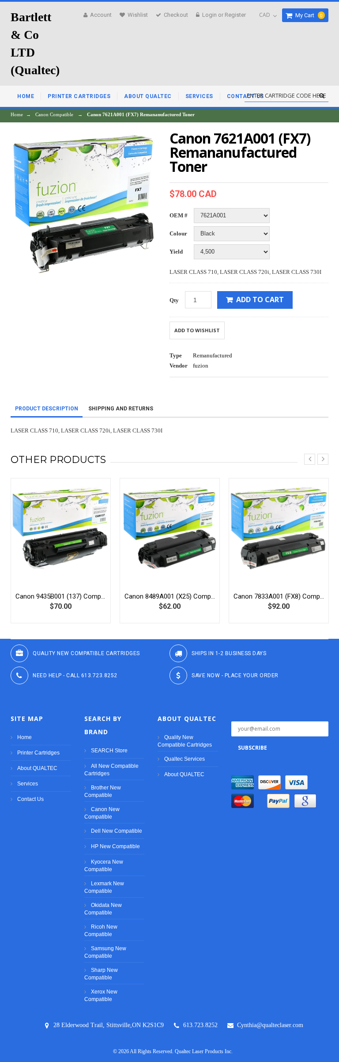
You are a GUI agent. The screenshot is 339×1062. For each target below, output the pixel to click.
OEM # (179, 215)
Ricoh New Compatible (100, 930)
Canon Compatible (54, 114)
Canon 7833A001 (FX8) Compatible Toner (279, 596)
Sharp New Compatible (101, 974)
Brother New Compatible (102, 791)
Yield (176, 251)
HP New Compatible (115, 846)
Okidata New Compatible (103, 909)
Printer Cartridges (38, 753)
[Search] (321, 96)
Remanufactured (212, 355)
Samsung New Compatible (105, 952)
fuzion (200, 365)
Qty (174, 300)
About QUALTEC (37, 768)
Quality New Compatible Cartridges (185, 741)
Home (17, 114)
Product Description (46, 409)
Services (27, 784)
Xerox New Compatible (100, 995)
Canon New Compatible (102, 813)
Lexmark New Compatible (104, 887)
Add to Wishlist (197, 330)
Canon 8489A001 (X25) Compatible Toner (169, 596)
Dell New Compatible (116, 831)
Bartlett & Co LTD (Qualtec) (35, 43)
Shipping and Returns (120, 409)
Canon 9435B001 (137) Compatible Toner (60, 596)
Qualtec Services (184, 759)
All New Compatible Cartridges (111, 770)
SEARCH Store (109, 750)
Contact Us (30, 799)
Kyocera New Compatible (103, 865)
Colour (178, 233)
